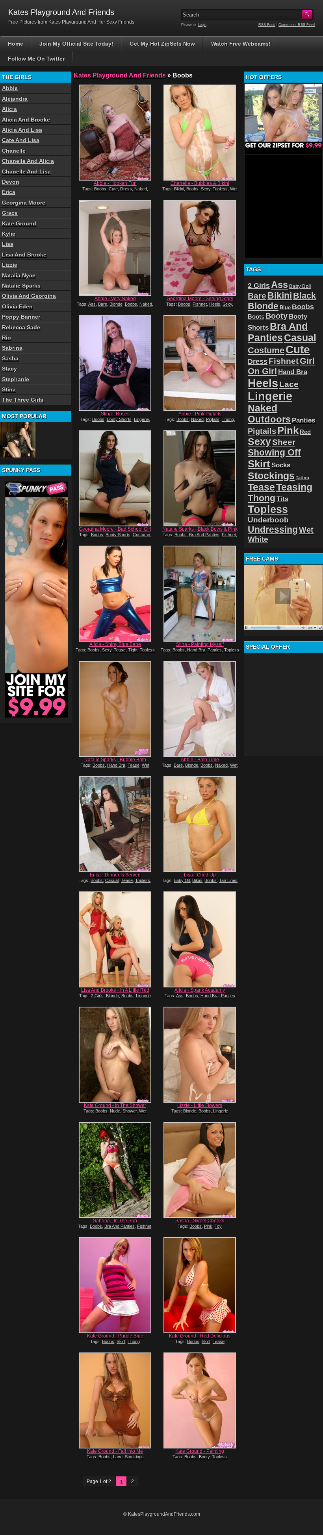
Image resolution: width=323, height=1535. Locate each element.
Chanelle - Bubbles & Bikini (200, 183)
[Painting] (200, 1400)
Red (305, 431)
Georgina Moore (23, 202)
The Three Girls (22, 400)
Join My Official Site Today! (76, 44)
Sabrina (12, 348)
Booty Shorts (119, 419)
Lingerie (141, 419)
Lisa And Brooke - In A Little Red (115, 990)
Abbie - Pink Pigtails (199, 414)
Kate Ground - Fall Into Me (115, 1451)
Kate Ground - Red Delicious (199, 1336)
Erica (8, 192)
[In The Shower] (115, 1055)
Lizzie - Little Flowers (199, 1105)
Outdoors (269, 419)
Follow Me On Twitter (36, 58)
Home (15, 44)
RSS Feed (266, 25)
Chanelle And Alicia (28, 161)
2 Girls (97, 995)
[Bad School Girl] (115, 478)
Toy (218, 1226)
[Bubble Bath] (115, 709)
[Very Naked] (115, 248)
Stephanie (15, 379)
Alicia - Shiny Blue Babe (115, 644)
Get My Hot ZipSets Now (162, 44)
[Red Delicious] (200, 1285)
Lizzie (9, 265)
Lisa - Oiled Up (200, 875)
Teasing (294, 487)
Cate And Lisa (20, 140)
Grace (10, 213)
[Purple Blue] (115, 1285)
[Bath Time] (200, 709)
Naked (140, 188)
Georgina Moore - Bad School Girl (115, 529)
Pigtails (212, 419)
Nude (115, 1111)
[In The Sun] (115, 1170)
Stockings (134, 1456)
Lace (118, 1456)
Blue (285, 307)
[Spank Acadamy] (200, 939)
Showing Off (274, 452)
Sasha (10, 358)
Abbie (10, 88)
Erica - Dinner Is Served (115, 875)
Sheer (283, 442)
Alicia (9, 109)
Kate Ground (19, 223)
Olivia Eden (17, 306)
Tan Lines (228, 880)
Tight (132, 650)
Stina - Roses (115, 414)
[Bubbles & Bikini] (200, 133)
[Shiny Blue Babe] (115, 594)
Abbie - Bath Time (200, 759)
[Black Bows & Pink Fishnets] (200, 478)
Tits (282, 499)
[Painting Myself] (200, 594)
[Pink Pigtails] (200, 363)
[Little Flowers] (200, 1055)
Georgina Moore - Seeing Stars (200, 298)
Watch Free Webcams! (241, 44)
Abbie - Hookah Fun (115, 183)
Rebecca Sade (21, 327)
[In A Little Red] (115, 939)
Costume (141, 534)
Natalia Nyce (18, 275)
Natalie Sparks (21, 285)
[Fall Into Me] (115, 1400)
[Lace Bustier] (17, 440)
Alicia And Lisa (22, 130)
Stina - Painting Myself (200, 644)
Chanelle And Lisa (26, 171)
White (258, 539)
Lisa (7, 244)
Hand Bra (196, 650)
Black (304, 296)
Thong (228, 419)
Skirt (121, 1341)
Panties (215, 650)
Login (202, 25)
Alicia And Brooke (26, 119)
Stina (9, 389)
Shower (130, 1111)
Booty (204, 1456)
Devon (10, 182)
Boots (256, 317)
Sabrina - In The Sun (115, 1220)
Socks (280, 465)
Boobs (100, 188)
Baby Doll (300, 286)
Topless (220, 188)
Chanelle (14, 151)
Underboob (268, 520)
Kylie (8, 234)
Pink (208, 1226)
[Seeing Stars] (200, 248)
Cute (113, 188)
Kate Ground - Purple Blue (115, 1336)
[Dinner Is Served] (115, 824)
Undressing (273, 529)
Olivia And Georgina (29, 296)
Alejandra (15, 99)
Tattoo (302, 477)
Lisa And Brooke (24, 254)
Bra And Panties (204, 534)
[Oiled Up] (200, 824)
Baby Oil (182, 880)
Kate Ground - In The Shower (115, 1105)
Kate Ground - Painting (199, 1451)
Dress (126, 188)
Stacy (9, 368)
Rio (6, 337)
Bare (102, 304)
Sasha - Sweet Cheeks (199, 1220)
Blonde (116, 304)
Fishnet (200, 304)
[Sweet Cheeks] (200, 1170)
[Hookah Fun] (115, 133)
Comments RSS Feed (296, 25)
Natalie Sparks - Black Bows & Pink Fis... (200, 531)
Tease (120, 650)
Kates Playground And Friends (120, 75)
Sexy (205, 188)
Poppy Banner (21, 317)
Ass (92, 304)
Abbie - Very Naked (115, 298)
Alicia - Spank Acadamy (199, 990)
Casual (112, 880)
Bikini (179, 188)
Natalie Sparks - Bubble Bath (115, 759)
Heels (214, 304)
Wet (234, 188)
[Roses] (115, 363)
